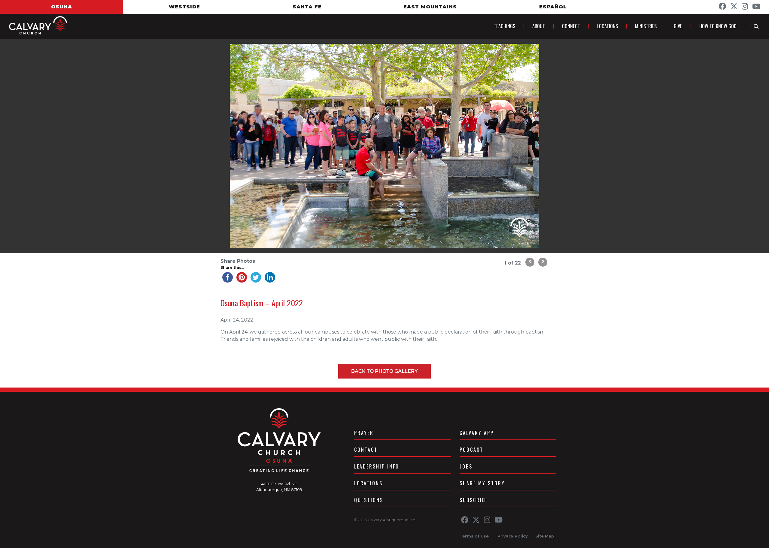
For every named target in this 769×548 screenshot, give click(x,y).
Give (678, 26)
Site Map (544, 536)
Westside (184, 6)
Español (553, 6)
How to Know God (718, 26)
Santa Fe (307, 6)
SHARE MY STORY (482, 483)
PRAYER (364, 432)
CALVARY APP (477, 432)
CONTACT (366, 449)
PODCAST (471, 449)
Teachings (504, 26)
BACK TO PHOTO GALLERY (384, 371)
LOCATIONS (368, 483)
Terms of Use (474, 536)
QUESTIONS (368, 500)
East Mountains (430, 6)
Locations (607, 26)
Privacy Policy (512, 536)
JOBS (466, 466)
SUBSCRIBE (474, 500)
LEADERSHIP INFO (376, 466)
